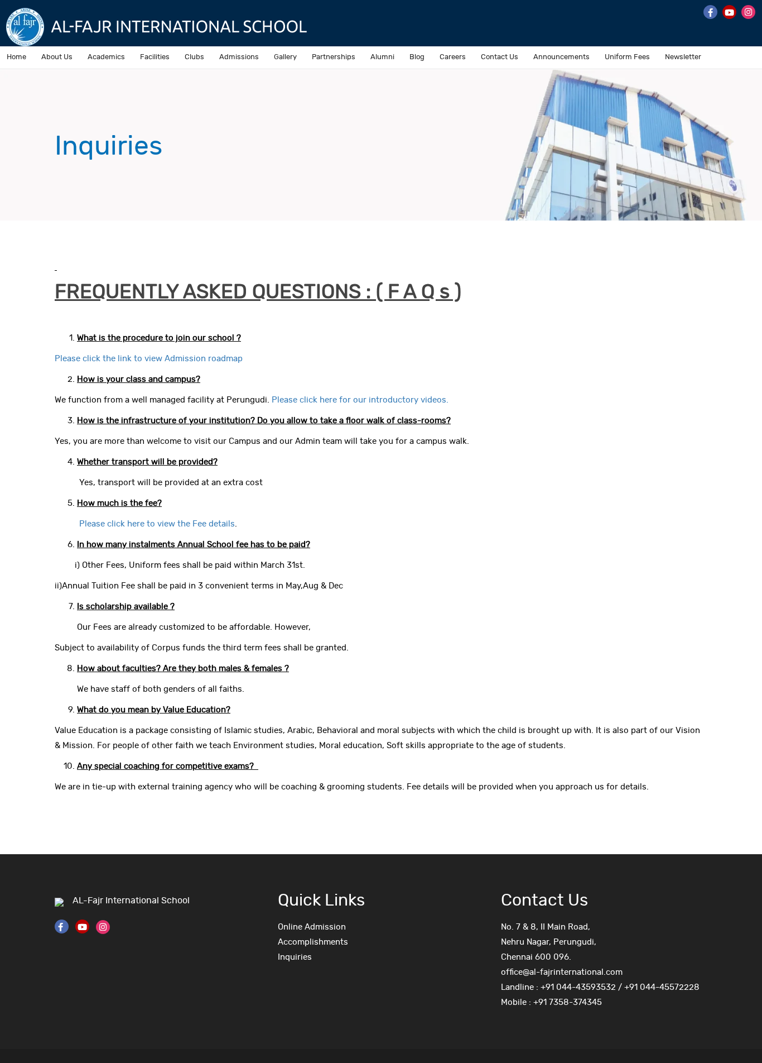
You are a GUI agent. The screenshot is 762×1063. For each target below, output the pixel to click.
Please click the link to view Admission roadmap (149, 359)
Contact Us (499, 57)
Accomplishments (313, 942)
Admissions (239, 57)
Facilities (155, 57)
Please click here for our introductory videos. (360, 400)
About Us (57, 57)
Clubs (194, 57)
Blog (417, 57)
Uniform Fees (627, 57)
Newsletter (683, 57)
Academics (106, 57)
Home (16, 57)
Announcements (561, 57)
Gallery (285, 57)
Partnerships (333, 57)
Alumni (382, 57)
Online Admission (312, 927)
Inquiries (295, 957)
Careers (453, 57)
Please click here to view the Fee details (152, 524)
